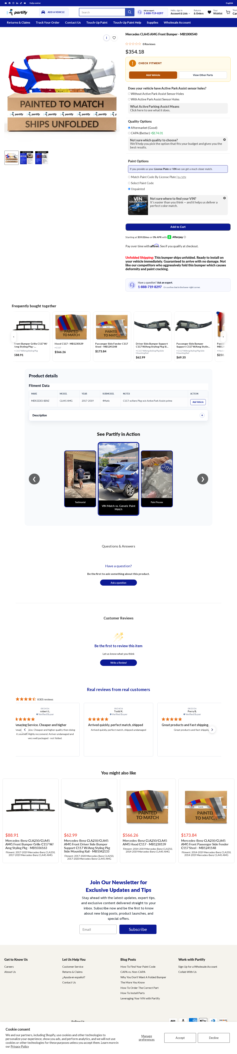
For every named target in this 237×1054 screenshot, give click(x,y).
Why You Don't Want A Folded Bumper (143, 977)
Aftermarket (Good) (143, 128)
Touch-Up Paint (97, 22)
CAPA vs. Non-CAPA (132, 971)
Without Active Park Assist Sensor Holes (157, 94)
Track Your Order (48, 22)
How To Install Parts (132, 993)
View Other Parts (203, 75)
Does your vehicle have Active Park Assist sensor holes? (167, 88)
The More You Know (132, 982)
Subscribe (138, 929)
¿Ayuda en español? (73, 977)
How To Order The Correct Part (139, 987)
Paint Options (138, 161)
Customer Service (72, 966)
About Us (10, 971)
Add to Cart (177, 226)
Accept (180, 1038)
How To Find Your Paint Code (137, 966)
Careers (9, 966)
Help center (35, 3)
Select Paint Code (142, 183)
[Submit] (129, 12)
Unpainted (137, 189)
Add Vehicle (153, 75)
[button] (24, 729)
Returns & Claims (18, 22)
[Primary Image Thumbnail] (11, 158)
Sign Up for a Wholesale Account (197, 966)
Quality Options (140, 121)
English (229, 3)
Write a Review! (118, 662)
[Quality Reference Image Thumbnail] (26, 158)
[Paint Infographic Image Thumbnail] (42, 158)
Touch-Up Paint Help (127, 22)
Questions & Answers (118, 546)
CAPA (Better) (146, 133)
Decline (214, 1038)
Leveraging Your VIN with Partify (140, 998)
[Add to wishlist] (114, 38)
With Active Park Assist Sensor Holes (155, 99)
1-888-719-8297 (153, 13)
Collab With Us (187, 971)
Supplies (152, 22)
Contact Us (73, 22)
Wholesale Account (177, 22)
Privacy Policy (20, 1046)
